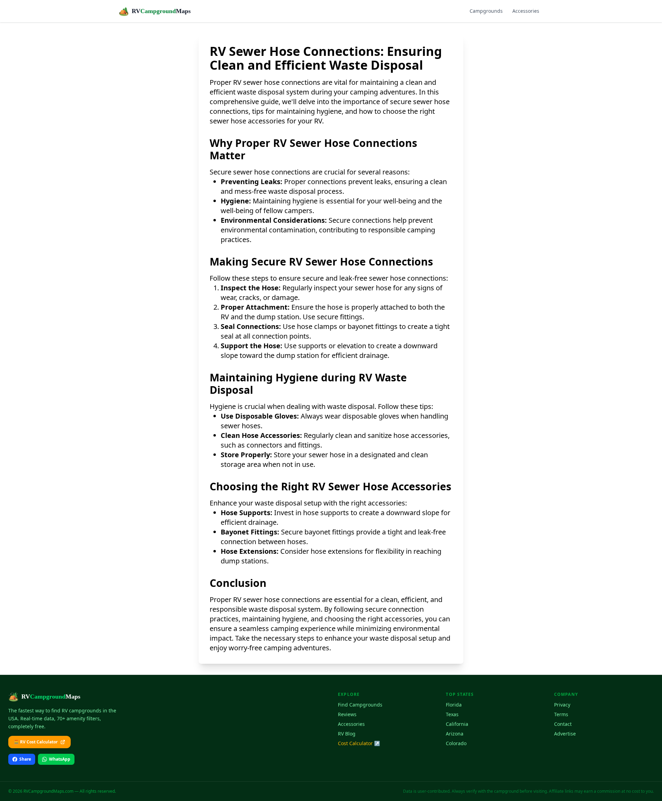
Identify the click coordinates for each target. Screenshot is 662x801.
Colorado (456, 743)
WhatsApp (59, 759)
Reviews (347, 714)
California (457, 724)
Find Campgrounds (360, 704)
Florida (454, 704)
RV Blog (346, 733)
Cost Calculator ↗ (359, 743)
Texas (452, 714)
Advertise (565, 733)
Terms (561, 714)
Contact (563, 724)
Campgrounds (486, 11)
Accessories (525, 11)
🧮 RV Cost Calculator (36, 742)
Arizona (454, 733)
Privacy (562, 704)
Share (25, 759)
